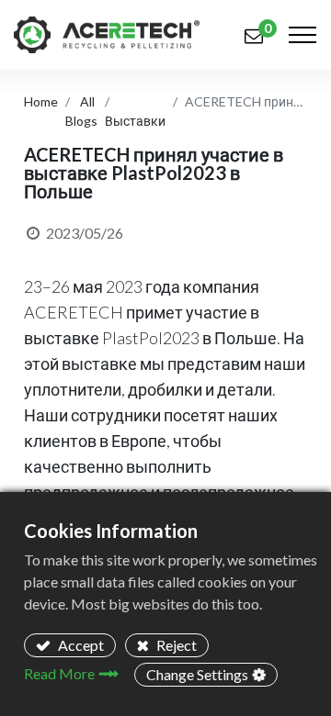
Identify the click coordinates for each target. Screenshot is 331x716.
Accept (79, 645)
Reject (175, 645)
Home (41, 101)
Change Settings (197, 674)
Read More (59, 673)
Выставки (135, 121)
